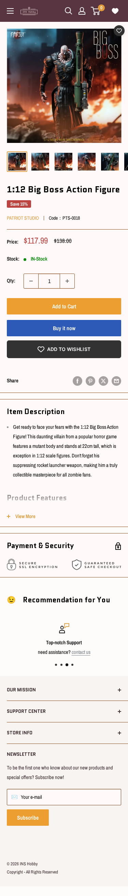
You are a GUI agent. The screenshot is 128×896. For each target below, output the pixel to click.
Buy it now (64, 328)
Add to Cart (64, 306)
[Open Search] (68, 11)
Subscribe (28, 817)
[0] (95, 11)
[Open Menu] (10, 11)
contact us (81, 652)
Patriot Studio (23, 218)
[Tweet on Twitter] (103, 381)
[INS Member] (82, 11)
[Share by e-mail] (116, 381)
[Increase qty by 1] (67, 281)
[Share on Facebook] (77, 381)
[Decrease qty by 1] (31, 281)
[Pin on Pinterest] (90, 381)
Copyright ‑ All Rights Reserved (32, 872)
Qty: (11, 280)
